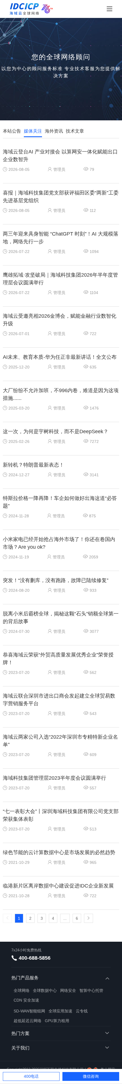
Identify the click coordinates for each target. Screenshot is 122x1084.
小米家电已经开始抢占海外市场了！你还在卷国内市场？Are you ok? (59, 543)
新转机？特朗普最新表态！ (33, 465)
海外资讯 (54, 131)
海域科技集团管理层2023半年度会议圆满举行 (54, 778)
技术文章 (75, 131)
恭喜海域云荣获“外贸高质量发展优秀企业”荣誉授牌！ (58, 658)
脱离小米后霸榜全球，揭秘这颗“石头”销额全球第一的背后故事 (61, 617)
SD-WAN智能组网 (29, 1011)
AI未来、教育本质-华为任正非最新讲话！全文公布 (60, 357)
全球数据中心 (45, 990)
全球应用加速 (60, 1011)
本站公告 (12, 131)
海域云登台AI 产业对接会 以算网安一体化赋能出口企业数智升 (60, 155)
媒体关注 (33, 131)
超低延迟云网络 (27, 1020)
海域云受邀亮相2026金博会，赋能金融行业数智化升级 (59, 320)
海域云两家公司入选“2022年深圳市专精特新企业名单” (60, 740)
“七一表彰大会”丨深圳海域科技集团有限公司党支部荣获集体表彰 (61, 815)
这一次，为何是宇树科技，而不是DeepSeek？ (55, 431)
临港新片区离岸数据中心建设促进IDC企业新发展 (58, 886)
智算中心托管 (91, 990)
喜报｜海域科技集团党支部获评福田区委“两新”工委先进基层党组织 (61, 196)
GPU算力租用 (57, 1020)
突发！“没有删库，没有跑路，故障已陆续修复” (55, 580)
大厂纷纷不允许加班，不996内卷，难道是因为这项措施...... (61, 394)
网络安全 (68, 990)
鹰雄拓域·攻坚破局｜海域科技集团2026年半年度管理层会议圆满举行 (60, 278)
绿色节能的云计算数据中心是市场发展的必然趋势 (59, 852)
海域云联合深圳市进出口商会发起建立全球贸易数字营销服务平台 (59, 699)
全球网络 (22, 990)
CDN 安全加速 (26, 1000)
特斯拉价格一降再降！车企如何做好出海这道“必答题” (60, 502)
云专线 (82, 1011)
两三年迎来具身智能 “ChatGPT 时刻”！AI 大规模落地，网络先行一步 (60, 237)
